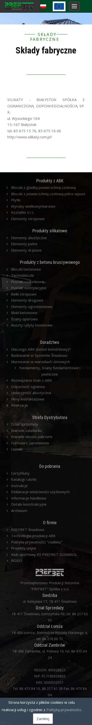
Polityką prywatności (63, 709)
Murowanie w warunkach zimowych (40, 361)
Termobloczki (22, 275)
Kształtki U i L (22, 212)
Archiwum (19, 510)
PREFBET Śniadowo (27, 529)
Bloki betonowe (24, 312)
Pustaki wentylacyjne (28, 287)
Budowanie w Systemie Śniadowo (39, 355)
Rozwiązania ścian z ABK (31, 380)
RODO (16, 560)
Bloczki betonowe (26, 269)
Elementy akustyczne (29, 237)
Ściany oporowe (24, 319)
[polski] (44, 5)
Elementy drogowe (27, 300)
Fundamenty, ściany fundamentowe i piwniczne (49, 371)
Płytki (15, 199)
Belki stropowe (24, 294)
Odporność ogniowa (28, 386)
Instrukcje (19, 485)
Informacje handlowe (28, 498)
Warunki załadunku (26, 430)
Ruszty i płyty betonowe (32, 325)
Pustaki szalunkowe (27, 281)
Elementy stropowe (28, 218)
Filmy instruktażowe (27, 399)
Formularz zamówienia (30, 442)
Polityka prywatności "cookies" (36, 542)
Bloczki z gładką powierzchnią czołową (43, 187)
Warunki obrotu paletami (31, 436)
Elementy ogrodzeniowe (32, 306)
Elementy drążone (26, 250)
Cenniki (17, 449)
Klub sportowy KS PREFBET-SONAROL (44, 554)
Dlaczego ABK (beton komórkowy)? (41, 349)
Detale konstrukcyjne (29, 504)
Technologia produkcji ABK (33, 535)
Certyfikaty (20, 473)
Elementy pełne (24, 243)
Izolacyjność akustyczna (31, 392)
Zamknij (43, 718)
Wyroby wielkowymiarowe (33, 206)
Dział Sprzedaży (24, 424)
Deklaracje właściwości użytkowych (40, 491)
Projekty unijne (23, 548)
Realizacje (19, 405)
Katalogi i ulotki (23, 479)
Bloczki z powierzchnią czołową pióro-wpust (48, 193)
